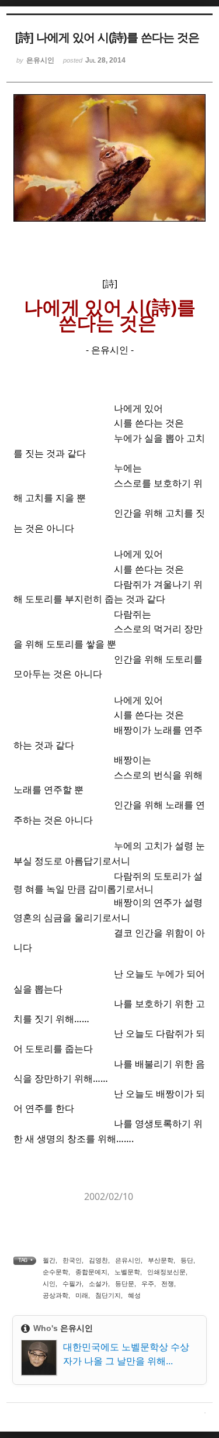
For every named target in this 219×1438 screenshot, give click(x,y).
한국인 (72, 1260)
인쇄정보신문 (166, 1271)
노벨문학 (127, 1271)
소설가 (98, 1283)
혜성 (134, 1295)
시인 (49, 1283)
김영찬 (98, 1260)
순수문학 (55, 1271)
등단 (186, 1260)
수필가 (72, 1283)
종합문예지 (91, 1271)
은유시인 (128, 1260)
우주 (147, 1283)
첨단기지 (108, 1295)
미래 (81, 1295)
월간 (49, 1260)
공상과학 (55, 1295)
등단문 (124, 1283)
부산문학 (160, 1260)
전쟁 (167, 1283)
